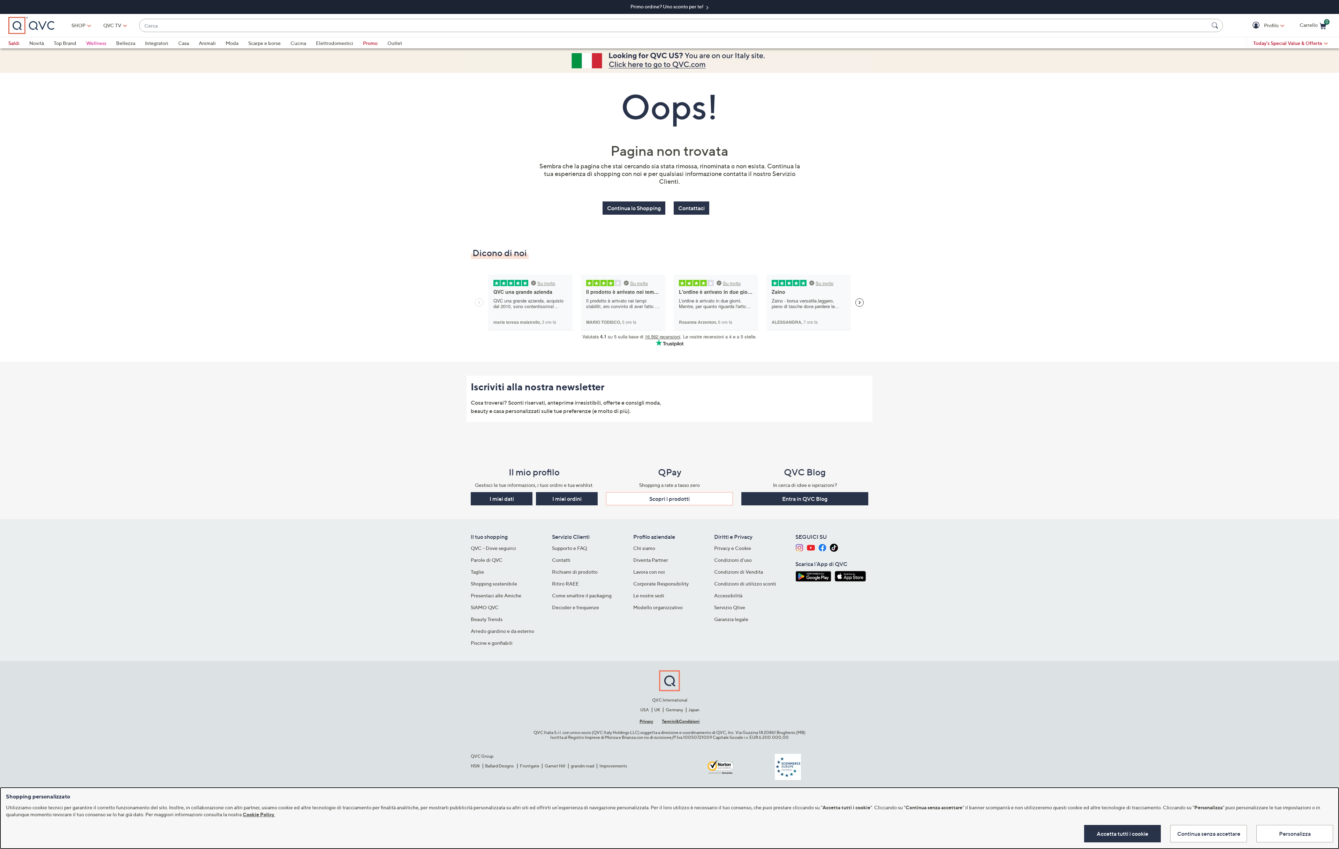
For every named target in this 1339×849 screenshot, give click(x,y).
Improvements (613, 765)
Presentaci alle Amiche (496, 595)
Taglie (477, 572)
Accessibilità (728, 595)
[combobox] (674, 25)
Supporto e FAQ (569, 548)
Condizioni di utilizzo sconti (745, 584)
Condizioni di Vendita (738, 572)
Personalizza (1295, 833)
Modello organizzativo (658, 607)
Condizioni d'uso (733, 560)
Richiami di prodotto (575, 572)
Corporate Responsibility (661, 584)
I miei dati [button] (502, 498)
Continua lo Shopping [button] (634, 208)
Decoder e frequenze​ (575, 607)
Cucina (298, 43)
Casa (183, 43)
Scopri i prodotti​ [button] (669, 498)
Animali (207, 43)
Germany (674, 709)
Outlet (394, 43)
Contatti (561, 560)
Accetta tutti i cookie (1122, 833)
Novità (36, 43)
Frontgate (529, 765)
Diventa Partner (650, 560)
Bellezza (125, 43)
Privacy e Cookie (732, 548)
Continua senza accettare (1208, 833)
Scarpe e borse (264, 43)
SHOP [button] (78, 25)
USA (644, 709)
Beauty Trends (486, 619)
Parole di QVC (486, 560)
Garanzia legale (731, 619)
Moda (232, 43)
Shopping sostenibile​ (494, 584)
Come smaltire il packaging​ (582, 595)
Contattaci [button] (691, 208)
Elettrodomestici (334, 43)
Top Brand (65, 43)
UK (657, 709)
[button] (1256, 25)
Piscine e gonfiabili (492, 643)
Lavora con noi (649, 572)
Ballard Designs (499, 765)
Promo (370, 43)
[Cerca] (1216, 25)
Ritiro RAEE (565, 584)
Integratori (156, 43)
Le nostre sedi (648, 595)
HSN (475, 765)
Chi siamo (644, 548)
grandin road (582, 765)
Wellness (96, 43)
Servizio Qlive (729, 607)
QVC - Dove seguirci (493, 548)
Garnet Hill (555, 765)
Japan (693, 709)
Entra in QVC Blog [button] (804, 498)
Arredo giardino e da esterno (502, 631)
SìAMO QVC (485, 607)
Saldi (14, 43)
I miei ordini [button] (567, 498)
